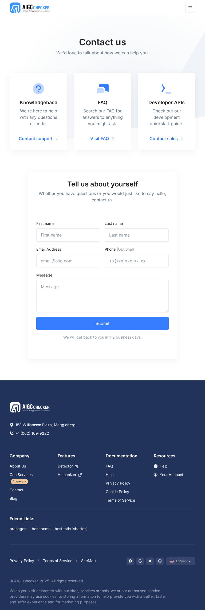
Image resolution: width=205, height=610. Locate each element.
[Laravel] (30, 7)
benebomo (41, 528)
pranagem (18, 528)
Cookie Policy (117, 491)
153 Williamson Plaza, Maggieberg (45, 424)
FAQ (109, 466)
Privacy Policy (118, 483)
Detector (66, 466)
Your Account (171, 474)
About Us (18, 466)
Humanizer (67, 474)
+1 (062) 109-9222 (31, 433)
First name (45, 223)
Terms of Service (120, 500)
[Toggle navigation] (190, 8)
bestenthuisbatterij (71, 528)
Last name (114, 223)
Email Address (48, 249)
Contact (16, 489)
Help (110, 474)
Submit (102, 323)
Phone (119, 249)
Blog (13, 498)
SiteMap (88, 560)
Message (44, 275)
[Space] (30, 407)
